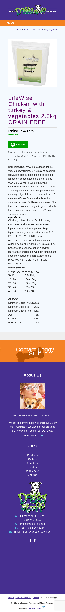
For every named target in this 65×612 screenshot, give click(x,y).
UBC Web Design (34, 608)
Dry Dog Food (51, 30)
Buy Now (20, 144)
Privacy (11, 598)
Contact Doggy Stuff (35, 351)
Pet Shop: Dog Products (33, 30)
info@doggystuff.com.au (36, 531)
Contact (32, 475)
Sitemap (36, 598)
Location (32, 467)
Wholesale (32, 471)
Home (19, 30)
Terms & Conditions (23, 598)
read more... (31, 435)
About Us (32, 463)
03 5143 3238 (36, 524)
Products (32, 455)
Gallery (32, 459)
